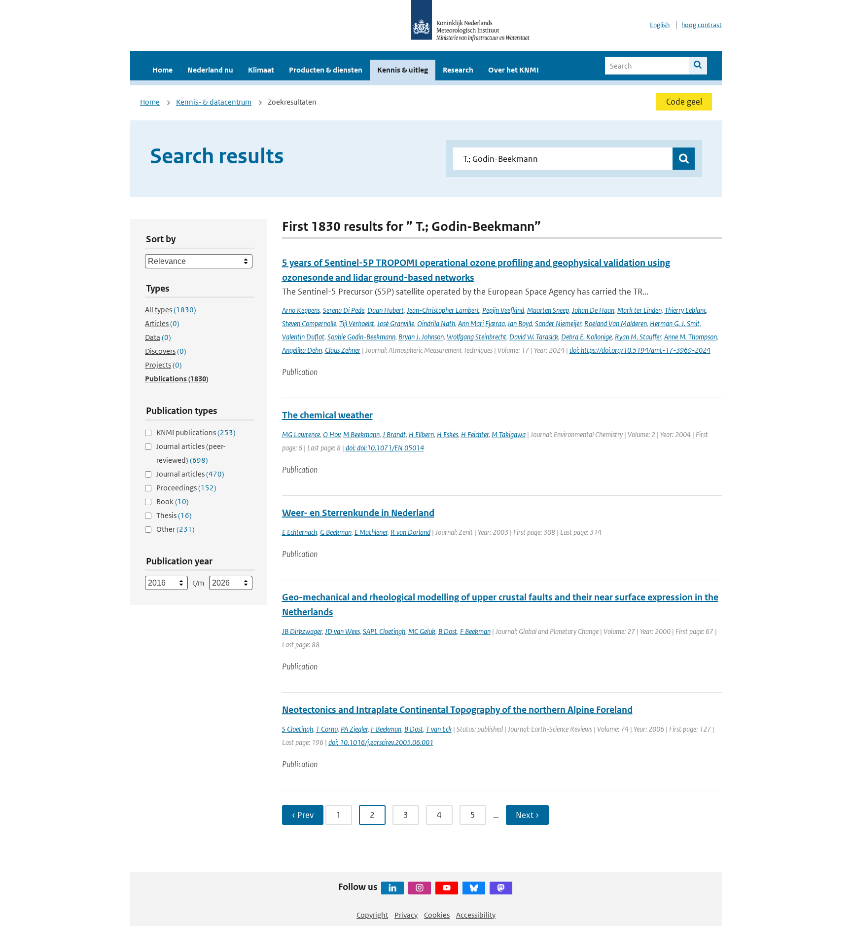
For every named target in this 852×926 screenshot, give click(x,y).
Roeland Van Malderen (615, 323)
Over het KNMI (513, 69)
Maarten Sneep (548, 310)
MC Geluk (421, 631)
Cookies (437, 915)
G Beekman (336, 532)
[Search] (698, 65)
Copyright (372, 915)
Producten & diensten (325, 69)
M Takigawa (509, 434)
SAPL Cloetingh (384, 631)
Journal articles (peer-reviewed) (191, 453)
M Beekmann (361, 434)
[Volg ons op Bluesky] (474, 888)
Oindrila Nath (436, 323)
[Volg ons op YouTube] (446, 888)
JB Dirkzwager (302, 631)
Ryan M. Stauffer (638, 336)
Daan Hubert (385, 310)
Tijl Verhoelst (356, 323)
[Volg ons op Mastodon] (501, 888)
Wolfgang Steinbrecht (476, 336)
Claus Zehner (342, 350)
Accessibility (476, 915)
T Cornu (327, 729)
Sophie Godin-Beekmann (361, 336)
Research (458, 69)
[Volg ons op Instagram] (419, 888)
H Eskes (447, 434)
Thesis (174, 515)
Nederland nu (210, 69)
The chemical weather (327, 415)
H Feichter (475, 434)
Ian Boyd (520, 323)
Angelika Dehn (302, 350)
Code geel (684, 101)
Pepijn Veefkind (503, 310)
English (660, 25)
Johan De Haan (593, 310)
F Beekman (475, 631)
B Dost (447, 631)
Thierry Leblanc (685, 310)
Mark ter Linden (639, 310)
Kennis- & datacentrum (213, 102)
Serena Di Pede (343, 310)
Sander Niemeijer (558, 323)
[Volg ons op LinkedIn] (392, 888)
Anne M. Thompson (690, 336)
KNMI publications (196, 432)
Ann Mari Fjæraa (481, 323)
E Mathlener (371, 532)
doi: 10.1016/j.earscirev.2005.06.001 (380, 742)
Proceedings (186, 487)
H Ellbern (421, 434)
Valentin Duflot (303, 336)
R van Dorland (410, 532)
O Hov (331, 434)
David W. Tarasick (533, 336)
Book (172, 501)
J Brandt (394, 434)
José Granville (395, 323)
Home (162, 69)
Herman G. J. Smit (675, 323)
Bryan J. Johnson (421, 336)
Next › (527, 815)
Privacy (406, 915)
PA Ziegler (354, 729)
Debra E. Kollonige (586, 336)
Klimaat (261, 69)
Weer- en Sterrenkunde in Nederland (358, 513)
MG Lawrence (301, 434)
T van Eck (439, 729)
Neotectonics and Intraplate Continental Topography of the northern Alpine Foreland (457, 709)
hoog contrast (701, 25)
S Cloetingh (297, 729)
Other (175, 529)
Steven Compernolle (309, 323)
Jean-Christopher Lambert (443, 310)
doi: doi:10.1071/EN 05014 (385, 447)
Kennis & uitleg (402, 69)
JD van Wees (342, 631)
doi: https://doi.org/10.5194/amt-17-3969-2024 (639, 350)
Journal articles (190, 474)
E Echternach (299, 532)
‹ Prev (303, 815)
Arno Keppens (301, 310)
